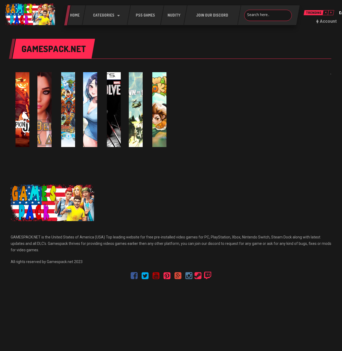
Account (328, 21)
